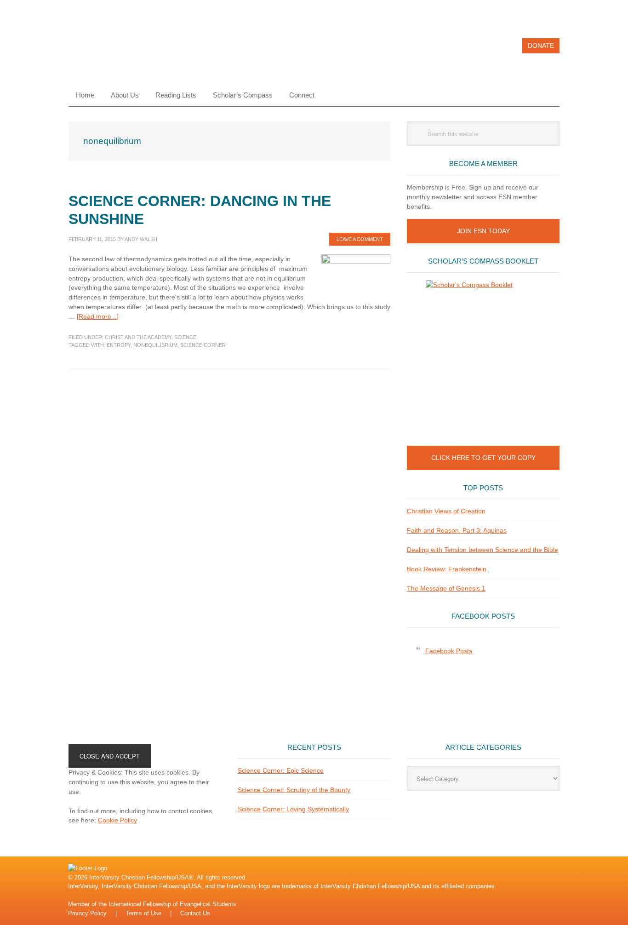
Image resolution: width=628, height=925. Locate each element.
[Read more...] (98, 316)
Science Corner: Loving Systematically (293, 809)
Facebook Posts (483, 616)
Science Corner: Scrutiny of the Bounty (294, 789)
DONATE (541, 45)
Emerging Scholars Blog (131, 49)
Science (185, 337)
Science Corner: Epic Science (281, 770)
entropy (119, 345)
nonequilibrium (155, 345)
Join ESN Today (483, 231)
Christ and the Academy (138, 337)
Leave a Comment (360, 239)
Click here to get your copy (483, 457)
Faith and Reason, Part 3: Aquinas (457, 530)
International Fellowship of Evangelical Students (172, 904)
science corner (203, 345)
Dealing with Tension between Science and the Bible (482, 549)
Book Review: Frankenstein (446, 569)
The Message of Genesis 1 (446, 588)
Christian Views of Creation (446, 511)
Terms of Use (143, 913)
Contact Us (195, 913)
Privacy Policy (87, 913)
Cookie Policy (117, 820)
